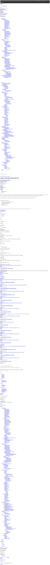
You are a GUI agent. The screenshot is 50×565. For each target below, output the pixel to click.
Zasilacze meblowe (7, 60)
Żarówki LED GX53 (7, 27)
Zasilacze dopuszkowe (7, 61)
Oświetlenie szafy (7, 128)
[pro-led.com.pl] (2, 12)
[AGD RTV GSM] (4, 149)
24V (5, 37)
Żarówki (6, 47)
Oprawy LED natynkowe (9, 97)
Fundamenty (6, 112)
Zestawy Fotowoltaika (7, 538)
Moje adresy (3, 386)
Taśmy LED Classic (7, 31)
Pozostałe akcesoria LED (8, 74)
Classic (7, 116)
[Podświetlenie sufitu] (4, 129)
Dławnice (6, 146)
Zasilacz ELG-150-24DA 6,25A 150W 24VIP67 (7, 282)
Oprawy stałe (7, 102)
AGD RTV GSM (5, 150)
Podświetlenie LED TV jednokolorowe (9, 136)
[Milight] (3, 39)
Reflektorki (6, 482)
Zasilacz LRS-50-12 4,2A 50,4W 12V (5, 311)
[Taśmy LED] (3, 29)
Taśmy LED (4, 30)
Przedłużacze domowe (8, 155)
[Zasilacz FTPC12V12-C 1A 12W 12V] (10, 297)
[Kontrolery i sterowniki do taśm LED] (6, 75)
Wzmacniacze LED (7, 43)
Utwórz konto (5, 9)
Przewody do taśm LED (7, 71)
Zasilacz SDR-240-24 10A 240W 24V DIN (6, 305)
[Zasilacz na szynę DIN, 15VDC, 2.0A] (9, 327)
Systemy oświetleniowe (7, 478)
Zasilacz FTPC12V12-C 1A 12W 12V (6, 300)
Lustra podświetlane (7, 54)
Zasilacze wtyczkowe (7, 452)
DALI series (6, 49)
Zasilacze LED (5, 58)
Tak (2, 236)
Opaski (5, 534)
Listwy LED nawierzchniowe (8, 90)
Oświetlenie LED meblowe (8, 33)
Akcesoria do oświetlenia (8, 53)
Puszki (5, 145)
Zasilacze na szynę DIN (7, 63)
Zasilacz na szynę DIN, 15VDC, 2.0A (5, 330)
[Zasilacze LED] (4, 57)
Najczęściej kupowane (4, 381)
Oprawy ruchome (8, 480)
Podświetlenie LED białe (7, 505)
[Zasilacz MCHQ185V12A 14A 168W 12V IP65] (12, 291)
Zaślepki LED (6, 87)
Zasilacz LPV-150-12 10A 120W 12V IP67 (6, 268)
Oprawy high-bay (7, 121)
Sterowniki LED (7, 77)
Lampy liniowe (6, 118)
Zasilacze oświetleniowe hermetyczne (10, 67)
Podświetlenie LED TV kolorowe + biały (9, 135)
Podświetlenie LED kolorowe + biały (9, 132)
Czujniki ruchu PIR (8, 72)
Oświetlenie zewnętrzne (7, 432)
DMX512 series (6, 42)
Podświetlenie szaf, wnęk (6, 127)
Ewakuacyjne (6, 125)
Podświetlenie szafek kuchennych (8, 504)
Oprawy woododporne (8, 103)
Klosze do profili (5, 85)
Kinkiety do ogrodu (7, 110)
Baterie (7, 159)
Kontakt (3, 375)
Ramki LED (6, 99)
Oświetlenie (3, 18)
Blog (2, 169)
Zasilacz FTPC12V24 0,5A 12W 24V (5, 361)
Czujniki (6, 520)
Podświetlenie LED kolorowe (8, 131)
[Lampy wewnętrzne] (4, 92)
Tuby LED (6, 56)
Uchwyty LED (6, 466)
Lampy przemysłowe (5, 117)
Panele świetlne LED (7, 55)
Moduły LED (6, 26)
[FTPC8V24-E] (4, 273)
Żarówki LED (5, 19)
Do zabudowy (6, 111)
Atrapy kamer (6, 140)
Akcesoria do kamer (7, 513)
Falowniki (6, 536)
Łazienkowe (6, 105)
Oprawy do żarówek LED (8, 101)
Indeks (1, 211)
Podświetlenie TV (4, 388)
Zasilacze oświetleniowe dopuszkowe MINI (11, 454)
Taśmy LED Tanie (7, 419)
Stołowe (6, 472)
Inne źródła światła (5, 51)
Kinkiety (6, 94)
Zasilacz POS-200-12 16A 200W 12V (5, 337)
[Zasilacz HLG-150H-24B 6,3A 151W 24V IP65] (12, 352)
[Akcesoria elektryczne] (4, 162)
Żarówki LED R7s (7, 24)
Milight (4, 40)
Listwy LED (4, 467)
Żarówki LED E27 (7, 20)
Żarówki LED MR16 (7, 22)
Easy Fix (7, 491)
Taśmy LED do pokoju (7, 423)
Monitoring (3, 138)
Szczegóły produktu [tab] (4, 191)
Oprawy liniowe (6, 122)
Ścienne (6, 104)
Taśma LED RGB (7, 425)
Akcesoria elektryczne (5, 533)
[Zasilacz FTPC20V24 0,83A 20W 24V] (5, 176)
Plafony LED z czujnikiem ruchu (10, 476)
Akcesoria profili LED (5, 86)
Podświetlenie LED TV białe (8, 134)
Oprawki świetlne (7, 96)
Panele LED (6, 114)
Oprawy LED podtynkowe (9, 474)
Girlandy (6, 113)
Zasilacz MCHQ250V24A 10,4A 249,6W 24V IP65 (7, 349)
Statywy (6, 163)
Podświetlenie (3, 126)
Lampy (2, 469)
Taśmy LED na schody (7, 36)
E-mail (1, 4)
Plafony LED (6, 98)
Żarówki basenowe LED (7, 28)
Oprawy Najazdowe (7, 489)
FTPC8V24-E (2, 276)
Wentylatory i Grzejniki (7, 152)
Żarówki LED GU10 (7, 21)
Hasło (1, 7)
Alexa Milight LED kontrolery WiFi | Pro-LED (10, 50)
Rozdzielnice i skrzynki (7, 148)
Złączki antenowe (8, 161)
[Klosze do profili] (4, 84)
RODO (2, 377)
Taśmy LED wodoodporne (8, 421)
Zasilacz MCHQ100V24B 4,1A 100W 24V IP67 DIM (8, 288)
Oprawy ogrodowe (8, 45)
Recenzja (1, 254)
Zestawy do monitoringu (7, 141)
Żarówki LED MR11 (7, 23)
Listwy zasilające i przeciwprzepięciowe (10, 157)
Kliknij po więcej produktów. (3, 13)
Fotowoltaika (4, 165)
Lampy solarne (6, 123)
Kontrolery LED (7, 428)
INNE (2, 142)
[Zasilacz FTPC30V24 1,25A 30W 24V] (25, 180)
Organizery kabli (8, 160)
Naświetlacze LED (7, 100)
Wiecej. (45, 1)
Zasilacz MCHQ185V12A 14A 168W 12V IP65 (7, 294)
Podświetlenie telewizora (6, 133)
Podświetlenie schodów (6, 137)
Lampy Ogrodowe (7, 485)
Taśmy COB (6, 35)
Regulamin (3, 376)
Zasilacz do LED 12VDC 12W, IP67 (5, 342)
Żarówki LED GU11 (7, 25)
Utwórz (8, 557)
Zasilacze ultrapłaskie (7, 62)
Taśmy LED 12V (7, 427)
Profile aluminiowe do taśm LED (7, 463)
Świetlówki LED (7, 52)
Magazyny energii (7, 167)
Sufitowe (6, 108)
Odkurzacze (6, 153)
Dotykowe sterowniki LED (8, 41)
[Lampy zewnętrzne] (4, 106)
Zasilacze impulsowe (7, 69)
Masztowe (6, 487)
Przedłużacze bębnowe (8, 156)
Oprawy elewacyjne (8, 46)
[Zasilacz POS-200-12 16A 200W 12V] (9, 333)
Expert (7, 115)
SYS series (6, 48)
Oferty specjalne (4, 380)
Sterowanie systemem (7, 434)
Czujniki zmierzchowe (8, 459)
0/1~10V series (6, 430)
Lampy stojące (6, 109)
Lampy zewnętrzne (5, 483)
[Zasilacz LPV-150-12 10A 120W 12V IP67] (11, 265)
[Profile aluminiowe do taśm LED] (6, 83)
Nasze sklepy (3, 374)
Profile (2, 82)
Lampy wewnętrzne (5, 470)
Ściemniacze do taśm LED (8, 76)
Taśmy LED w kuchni (7, 34)
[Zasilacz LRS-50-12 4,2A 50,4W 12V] (9, 308)
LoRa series (6, 436)
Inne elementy (6, 88)
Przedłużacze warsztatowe (9, 158)
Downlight (6, 44)
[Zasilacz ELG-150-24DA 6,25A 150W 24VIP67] (12, 279)
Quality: (3, 250)
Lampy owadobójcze (7, 124)
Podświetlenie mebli (4, 389)
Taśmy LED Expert (7, 32)
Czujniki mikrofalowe (8, 73)
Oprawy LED (6, 119)
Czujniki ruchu (6, 457)
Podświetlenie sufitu (5, 130)
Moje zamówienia (4, 385)
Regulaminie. (21, 255)
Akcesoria (6, 38)
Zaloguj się (2, 9)
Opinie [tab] (2, 192)
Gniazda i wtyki (6, 144)
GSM (5, 151)
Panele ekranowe (7, 154)
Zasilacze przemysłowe (9, 450)
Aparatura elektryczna (5, 143)
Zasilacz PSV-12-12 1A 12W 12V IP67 (6, 319)
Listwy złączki (6, 147)
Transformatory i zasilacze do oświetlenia (9, 65)
